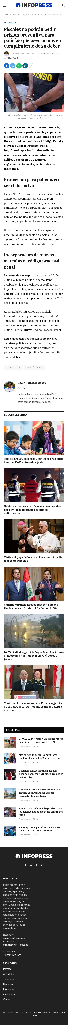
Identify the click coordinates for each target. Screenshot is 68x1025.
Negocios (8, 984)
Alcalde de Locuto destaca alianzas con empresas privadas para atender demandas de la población (39, 792)
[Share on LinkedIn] (25, 65)
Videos (6, 999)
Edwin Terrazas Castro (23, 54)
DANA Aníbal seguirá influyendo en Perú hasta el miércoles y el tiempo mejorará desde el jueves (34, 656)
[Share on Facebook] (6, 65)
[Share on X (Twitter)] (12, 65)
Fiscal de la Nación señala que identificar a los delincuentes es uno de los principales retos (41, 811)
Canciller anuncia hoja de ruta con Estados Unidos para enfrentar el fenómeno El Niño (31, 606)
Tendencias (9, 979)
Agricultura (9, 994)
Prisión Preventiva (34, 367)
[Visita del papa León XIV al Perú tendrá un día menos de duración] (34, 536)
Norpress (36, 1012)
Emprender (8, 989)
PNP (19, 367)
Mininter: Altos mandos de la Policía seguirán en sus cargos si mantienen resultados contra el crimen (33, 707)
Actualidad (10, 23)
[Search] (63, 5)
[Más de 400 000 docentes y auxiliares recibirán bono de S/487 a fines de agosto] (34, 438)
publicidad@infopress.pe (15, 945)
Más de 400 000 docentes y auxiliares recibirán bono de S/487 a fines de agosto (34, 460)
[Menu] (5, 5)
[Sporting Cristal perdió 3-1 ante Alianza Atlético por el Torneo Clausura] (10, 831)
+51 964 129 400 (12, 955)
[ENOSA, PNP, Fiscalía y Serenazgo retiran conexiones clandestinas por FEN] (10, 742)
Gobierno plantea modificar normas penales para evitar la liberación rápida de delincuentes (32, 510)
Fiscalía (9, 367)
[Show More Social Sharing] (31, 65)
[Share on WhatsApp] (19, 65)
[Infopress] (34, 5)
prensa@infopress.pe (14, 938)
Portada (7, 14)
